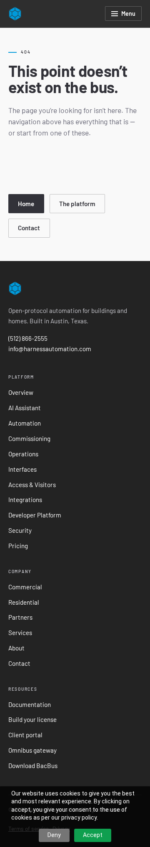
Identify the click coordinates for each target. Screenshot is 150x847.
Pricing (18, 545)
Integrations (25, 499)
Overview (20, 392)
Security (20, 530)
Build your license (32, 719)
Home (26, 203)
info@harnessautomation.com (49, 348)
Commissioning (29, 438)
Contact (29, 227)
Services (20, 632)
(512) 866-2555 (28, 338)
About (16, 648)
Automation (24, 423)
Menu (128, 13)
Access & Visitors (32, 484)
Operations (23, 454)
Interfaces (22, 469)
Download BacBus (33, 765)
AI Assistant (24, 407)
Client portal (25, 735)
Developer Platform (34, 515)
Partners (20, 617)
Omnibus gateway (32, 750)
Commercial (25, 587)
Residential (23, 602)
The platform (77, 203)
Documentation (29, 704)
